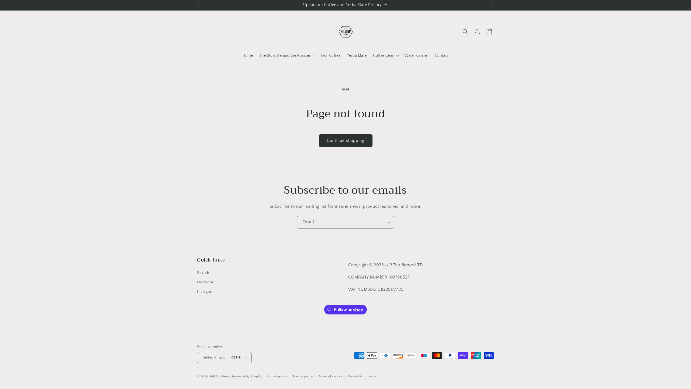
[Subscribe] (388, 222)
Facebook (205, 282)
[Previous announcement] (199, 5)
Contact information (362, 376)
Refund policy (277, 376)
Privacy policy (302, 376)
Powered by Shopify (247, 376)
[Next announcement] (492, 5)
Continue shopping (345, 140)
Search (203, 273)
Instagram (206, 292)
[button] (287, 55)
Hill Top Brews (221, 376)
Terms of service (331, 376)
